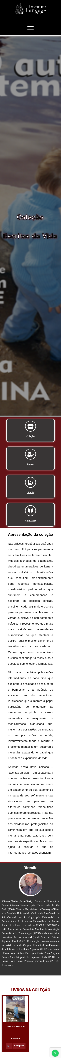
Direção (30, 492)
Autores (30, 464)
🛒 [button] (8, 1045)
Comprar (19, 1045)
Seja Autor (30, 520)
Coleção (30, 436)
